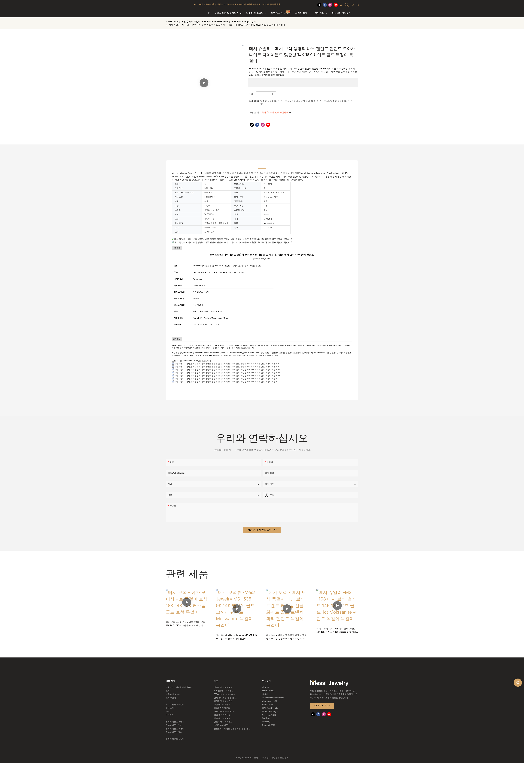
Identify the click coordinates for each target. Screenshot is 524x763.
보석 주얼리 (171, 698)
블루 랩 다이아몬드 (222, 718)
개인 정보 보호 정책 (279, 758)
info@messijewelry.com (273, 698)
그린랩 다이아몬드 (222, 725)
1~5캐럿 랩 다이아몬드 (223, 691)
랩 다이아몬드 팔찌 (174, 732)
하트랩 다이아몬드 (222, 708)
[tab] (262, 165)
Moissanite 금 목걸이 (245, 22)
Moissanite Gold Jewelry (217, 22)
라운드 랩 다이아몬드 (223, 687)
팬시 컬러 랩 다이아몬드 (224, 712)
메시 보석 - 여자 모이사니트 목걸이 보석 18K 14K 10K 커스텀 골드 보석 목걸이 (185, 624)
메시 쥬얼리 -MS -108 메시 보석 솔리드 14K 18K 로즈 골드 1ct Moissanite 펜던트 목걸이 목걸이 (337, 631)
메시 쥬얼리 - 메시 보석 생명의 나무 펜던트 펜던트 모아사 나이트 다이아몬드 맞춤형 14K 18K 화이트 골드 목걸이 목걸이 (227, 25)
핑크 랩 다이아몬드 (222, 715)
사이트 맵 (264, 758)
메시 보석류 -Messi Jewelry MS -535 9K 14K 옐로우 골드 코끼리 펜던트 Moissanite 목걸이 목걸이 (236, 637)
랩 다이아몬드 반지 (174, 725)
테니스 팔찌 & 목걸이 (175, 705)
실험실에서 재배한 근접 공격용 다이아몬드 (232, 729)
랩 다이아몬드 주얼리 (175, 722)
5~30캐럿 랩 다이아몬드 (224, 694)
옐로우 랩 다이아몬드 (223, 722)
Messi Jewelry (173, 22)
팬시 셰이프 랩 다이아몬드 (225, 698)
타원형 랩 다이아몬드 (223, 701)
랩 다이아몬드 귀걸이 (175, 729)
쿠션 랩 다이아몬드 (222, 705)
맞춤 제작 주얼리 (192, 22)
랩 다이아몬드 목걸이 (175, 739)
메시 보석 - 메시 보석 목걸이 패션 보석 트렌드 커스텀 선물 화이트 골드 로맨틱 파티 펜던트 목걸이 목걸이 (286, 637)
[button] (351, 13)
